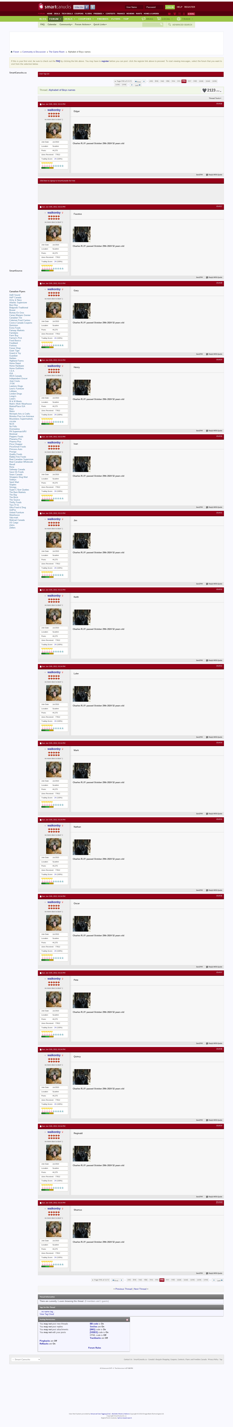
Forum (55, 18)
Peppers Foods (16, 436)
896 (156, 81)
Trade (187, 18)
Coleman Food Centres (19, 320)
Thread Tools (214, 98)
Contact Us (128, 1360)
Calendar (52, 24)
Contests (110, 14)
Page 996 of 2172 (124, 81)
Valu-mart (13, 517)
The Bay (13, 495)
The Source (14, 500)
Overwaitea (14, 429)
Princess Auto (15, 449)
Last (136, 85)
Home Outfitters (16, 368)
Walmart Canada (17, 520)
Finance (121, 14)
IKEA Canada (15, 376)
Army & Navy (15, 300)
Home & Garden (151, 14)
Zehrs (12, 525)
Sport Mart (14, 482)
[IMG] (92, 1329)
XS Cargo (13, 522)
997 (189, 81)
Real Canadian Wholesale (21, 462)
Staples (12, 484)
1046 (208, 81)
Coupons (78, 14)
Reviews (130, 14)
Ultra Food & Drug (17, 507)
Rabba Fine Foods (17, 457)
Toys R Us (14, 505)
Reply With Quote (215, 175)
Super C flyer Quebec (19, 490)
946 (162, 81)
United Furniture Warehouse (16, 513)
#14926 (219, 104)
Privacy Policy (213, 1360)
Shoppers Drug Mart (18, 477)
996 (184, 81)
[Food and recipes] (179, 13)
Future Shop (15, 348)
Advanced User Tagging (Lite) (100, 1414)
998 (195, 81)
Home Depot (15, 363)
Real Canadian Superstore (21, 459)
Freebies (99, 14)
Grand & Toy (15, 353)
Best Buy (13, 305)
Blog (42, 18)
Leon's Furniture (16, 388)
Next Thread (140, 1289)
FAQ (42, 24)
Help (179, 7)
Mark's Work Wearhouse (20, 404)
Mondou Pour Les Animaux (21, 416)
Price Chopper (15, 444)
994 (173, 81)
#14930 (219, 436)
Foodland (13, 343)
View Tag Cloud (47, 1314)
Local (167, 18)
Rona (11, 467)
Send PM (199, 175)
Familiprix (13, 333)
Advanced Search (182, 24)
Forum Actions (82, 24)
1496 (117, 85)
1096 (214, 81)
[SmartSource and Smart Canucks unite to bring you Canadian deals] (22, 278)
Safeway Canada (17, 469)
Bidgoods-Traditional (18, 307)
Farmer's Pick (15, 338)
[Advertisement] (98, 193)
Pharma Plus (15, 441)
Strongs (12, 487)
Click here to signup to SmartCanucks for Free (57, 181)
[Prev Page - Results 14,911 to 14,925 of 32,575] (144, 81)
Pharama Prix (15, 439)
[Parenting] (184, 13)
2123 (213, 90)
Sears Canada (15, 474)
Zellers (12, 528)
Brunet (12, 310)
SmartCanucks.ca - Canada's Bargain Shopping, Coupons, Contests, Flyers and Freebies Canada (170, 1360)
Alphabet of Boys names (62, 90)
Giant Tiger (14, 350)
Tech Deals (67, 14)
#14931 (219, 513)
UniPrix (12, 510)
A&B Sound (14, 295)
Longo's (12, 396)
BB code (94, 1324)
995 (179, 81)
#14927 (219, 206)
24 (55, 159)
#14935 (219, 819)
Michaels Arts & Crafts (19, 414)
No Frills (13, 426)
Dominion (13, 325)
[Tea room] (169, 13)
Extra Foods (15, 328)
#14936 (219, 896)
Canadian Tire (15, 318)
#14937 (219, 972)
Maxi (11, 409)
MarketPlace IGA (17, 406)
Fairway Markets (17, 330)
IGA (11, 373)
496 (151, 81)
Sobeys (12, 479)
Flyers (88, 14)
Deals (57, 14)
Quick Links (99, 24)
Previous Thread (123, 1289)
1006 (201, 81)
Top (126, 18)
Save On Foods (16, 472)
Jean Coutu (14, 381)
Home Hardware (16, 366)
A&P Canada (15, 297)
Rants (139, 14)
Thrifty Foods (15, 502)
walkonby (54, 110)
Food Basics (15, 340)
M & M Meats (15, 401)
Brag (149, 18)
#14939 (219, 1126)
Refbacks (44, 1344)
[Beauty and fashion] (174, 13)
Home (49, 14)
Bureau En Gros (16, 313)
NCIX (11, 424)
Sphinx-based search (124, 1418)
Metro (12, 411)
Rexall (12, 464)
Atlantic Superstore (18, 302)
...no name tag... (47, 1311)
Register (189, 7)
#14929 (219, 360)
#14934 (219, 743)
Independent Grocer (18, 378)
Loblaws (13, 391)
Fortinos (13, 345)
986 (167, 81)
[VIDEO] (94, 1332)
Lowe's (12, 399)
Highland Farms (16, 361)
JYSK (12, 383)
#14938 (219, 1049)
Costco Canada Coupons (20, 323)
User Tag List (44, 74)
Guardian (13, 356)
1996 (124, 85)
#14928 (219, 283)
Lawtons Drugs (16, 386)
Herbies (12, 358)
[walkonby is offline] (54, 130)
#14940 (219, 1202)
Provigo (12, 452)
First (139, 82)
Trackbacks (95, 1338)
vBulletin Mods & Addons (120, 1414)
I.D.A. (12, 371)
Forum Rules (94, 1348)
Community (65, 24)
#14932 (219, 589)
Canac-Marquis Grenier (19, 315)
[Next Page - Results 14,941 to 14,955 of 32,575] (132, 85)
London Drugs (15, 394)
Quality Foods (15, 454)
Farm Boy (13, 335)
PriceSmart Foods (17, 447)
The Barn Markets (17, 492)
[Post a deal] (191, 13)
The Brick (13, 497)
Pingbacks (45, 1341)
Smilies (93, 1326)
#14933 (219, 666)
